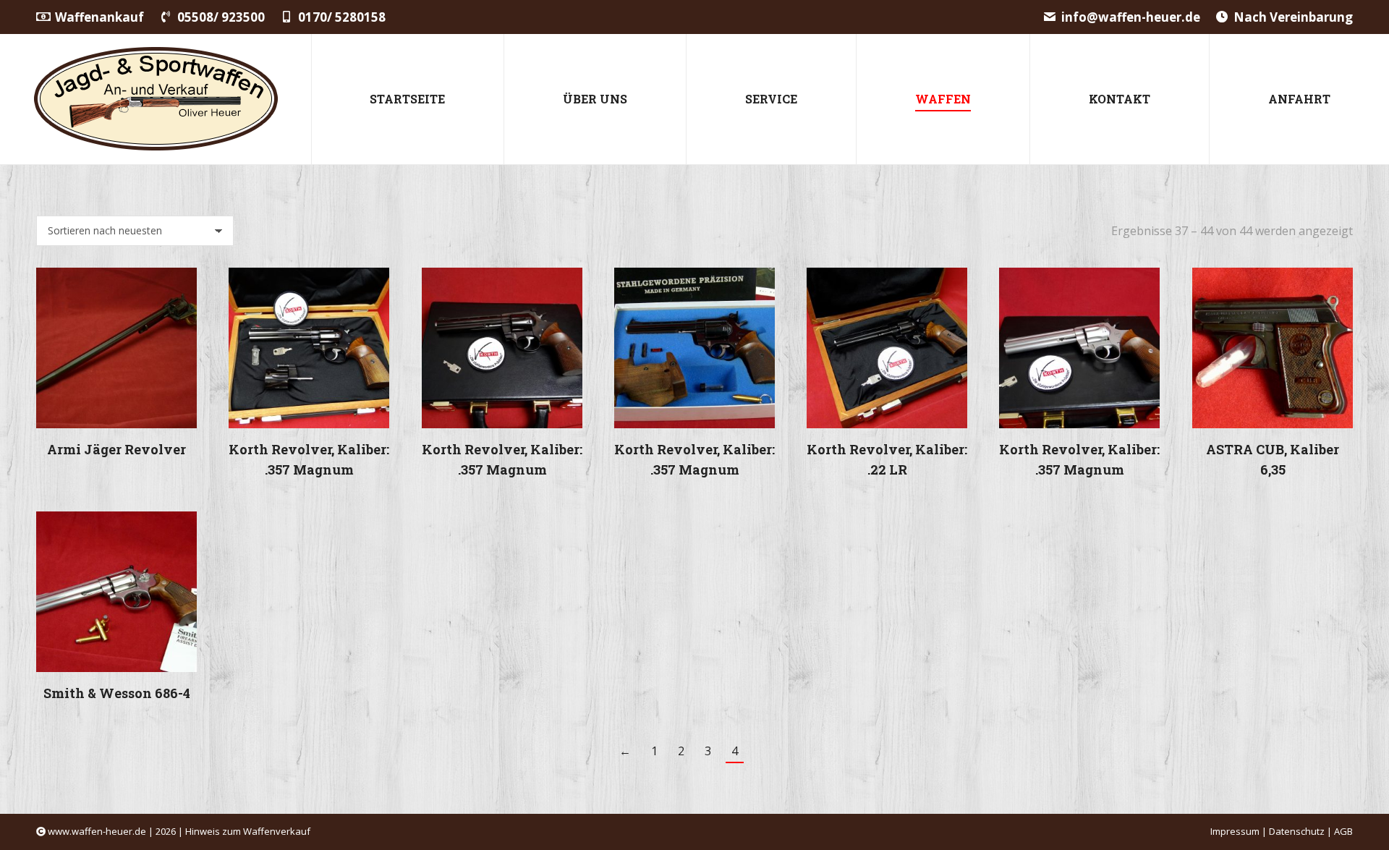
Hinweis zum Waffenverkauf (247, 831)
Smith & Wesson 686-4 (116, 693)
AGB (1343, 831)
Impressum (1235, 831)
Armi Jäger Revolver (116, 449)
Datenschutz (1297, 831)
